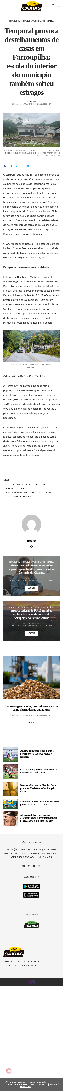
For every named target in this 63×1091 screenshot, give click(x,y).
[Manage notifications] (8, 1070)
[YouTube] (34, 866)
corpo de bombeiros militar (18, 485)
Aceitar (53, 1084)
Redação (31, 101)
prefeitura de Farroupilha (19, 496)
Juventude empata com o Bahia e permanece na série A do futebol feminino (36, 753)
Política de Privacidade (22, 966)
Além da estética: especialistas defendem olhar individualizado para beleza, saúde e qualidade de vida (38, 818)
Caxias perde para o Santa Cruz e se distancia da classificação (38, 771)
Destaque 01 (14, 21)
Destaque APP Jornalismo (33, 21)
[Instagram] (29, 866)
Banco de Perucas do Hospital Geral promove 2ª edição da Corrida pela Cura (38, 788)
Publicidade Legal (28, 962)
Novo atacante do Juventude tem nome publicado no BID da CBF (39, 803)
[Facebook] (23, 866)
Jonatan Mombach (31, 623)
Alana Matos (31, 578)
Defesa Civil (41, 485)
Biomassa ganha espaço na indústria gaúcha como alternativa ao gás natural (31, 707)
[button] (58, 6)
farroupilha (45, 492)
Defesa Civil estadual (17, 489)
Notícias (51, 21)
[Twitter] (39, 866)
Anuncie (8, 962)
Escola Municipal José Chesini (21, 492)
